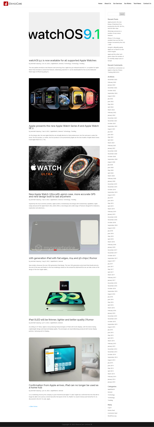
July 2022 (110, 99)
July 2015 (110, 330)
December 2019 (112, 184)
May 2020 (110, 170)
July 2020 (110, 165)
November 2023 (112, 79)
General (61, 63)
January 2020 (111, 181)
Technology (67, 63)
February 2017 (112, 277)
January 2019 (111, 214)
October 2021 (112, 123)
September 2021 (112, 126)
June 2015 (110, 332)
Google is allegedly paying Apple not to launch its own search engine (116, 49)
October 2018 (112, 222)
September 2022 (112, 93)
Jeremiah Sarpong (36, 63)
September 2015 (112, 324)
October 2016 (112, 288)
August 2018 (111, 228)
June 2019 (110, 200)
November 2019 (112, 187)
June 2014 (110, 365)
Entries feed (111, 410)
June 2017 (110, 266)
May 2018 (110, 236)
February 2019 (112, 211)
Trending (81, 63)
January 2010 (111, 382)
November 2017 (112, 253)
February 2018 (112, 244)
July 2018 (110, 231)
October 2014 (112, 354)
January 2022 (111, 115)
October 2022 (112, 90)
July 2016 (110, 297)
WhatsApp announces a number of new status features (114, 33)
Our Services (117, 3)
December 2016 (112, 283)
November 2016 (112, 286)
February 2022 (112, 112)
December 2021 (112, 118)
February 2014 (112, 376)
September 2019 (112, 192)
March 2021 (111, 143)
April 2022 (110, 107)
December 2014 (112, 349)
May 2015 (110, 335)
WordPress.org (112, 416)
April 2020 (110, 173)
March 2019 (111, 209)
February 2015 (112, 343)
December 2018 (112, 217)
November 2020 (112, 154)
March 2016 (111, 308)
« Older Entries (33, 406)
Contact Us (147, 3)
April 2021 (110, 140)
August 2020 (111, 162)
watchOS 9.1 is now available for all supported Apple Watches (62, 60)
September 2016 (112, 291)
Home (100, 3)
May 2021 (110, 137)
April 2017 (110, 272)
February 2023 (112, 82)
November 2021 (112, 121)
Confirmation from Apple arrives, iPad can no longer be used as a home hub (63, 386)
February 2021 (112, 145)
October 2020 (112, 156)
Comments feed (112, 413)
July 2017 (110, 264)
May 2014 (110, 368)
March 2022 (111, 110)
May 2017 (110, 269)
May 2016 (110, 302)
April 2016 (110, 305)
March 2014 (111, 374)
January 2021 (111, 148)
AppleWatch (54, 63)
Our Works (127, 3)
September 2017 (112, 258)
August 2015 (111, 327)
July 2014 (110, 363)
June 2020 (110, 167)
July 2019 (110, 198)
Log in (109, 407)
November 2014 (112, 352)
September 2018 (112, 225)
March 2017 (111, 275)
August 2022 (111, 96)
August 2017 (111, 261)
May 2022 (110, 104)
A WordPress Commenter (115, 68)
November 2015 (112, 319)
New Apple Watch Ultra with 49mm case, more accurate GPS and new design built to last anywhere (62, 195)
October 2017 (112, 255)
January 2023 (111, 85)
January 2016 (111, 313)
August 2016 (111, 294)
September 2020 (112, 159)
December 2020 (112, 151)
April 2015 (110, 338)
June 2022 (110, 101)
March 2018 (111, 242)
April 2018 (110, 239)
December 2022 (112, 88)
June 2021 (110, 134)
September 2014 (112, 357)
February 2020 (112, 178)
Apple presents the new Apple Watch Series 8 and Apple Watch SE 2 (64, 127)
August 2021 (111, 129)
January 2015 (111, 346)
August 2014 (111, 360)
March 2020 (111, 176)
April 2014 (110, 371)
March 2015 (111, 341)
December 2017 (112, 250)
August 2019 (111, 195)
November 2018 (112, 220)
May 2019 (110, 203)
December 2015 (112, 316)
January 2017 (111, 280)
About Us (108, 3)
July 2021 (110, 132)
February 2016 (112, 310)
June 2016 (110, 299)
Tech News (137, 3)
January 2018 (111, 247)
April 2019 (110, 206)
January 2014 (111, 379)
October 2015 (112, 321)
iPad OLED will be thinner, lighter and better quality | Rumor (61, 319)
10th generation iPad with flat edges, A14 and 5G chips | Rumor (63, 258)
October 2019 (112, 189)
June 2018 (110, 233)
